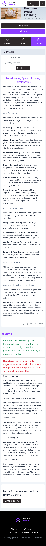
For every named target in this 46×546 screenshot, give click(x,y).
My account (11, 532)
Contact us (29, 529)
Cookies (38, 537)
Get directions (23, 68)
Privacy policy (11, 537)
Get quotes (23, 25)
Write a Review (12, 500)
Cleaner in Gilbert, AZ (34, 18)
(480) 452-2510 (14, 62)
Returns (26, 537)
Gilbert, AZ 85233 (15, 57)
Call (23, 43)
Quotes (38, 43)
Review (7, 43)
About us (15, 529)
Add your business (31, 532)
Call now (23, 31)
